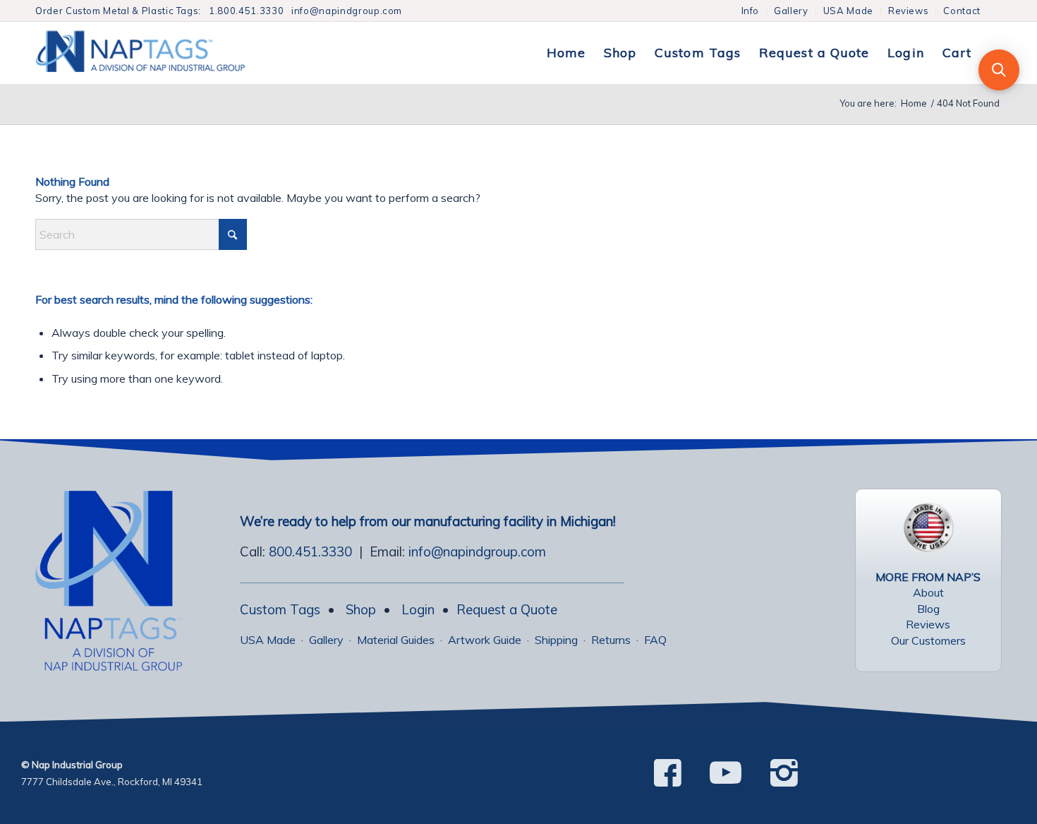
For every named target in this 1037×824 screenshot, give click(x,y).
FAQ (655, 640)
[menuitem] (751, 11)
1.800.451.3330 (246, 10)
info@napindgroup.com (346, 10)
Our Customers (928, 640)
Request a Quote (506, 609)
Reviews (908, 10)
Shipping (556, 640)
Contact (962, 10)
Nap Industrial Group (77, 764)
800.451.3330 (310, 551)
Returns (611, 640)
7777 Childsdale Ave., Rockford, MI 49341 (111, 781)
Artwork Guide (484, 640)
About (928, 592)
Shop (361, 609)
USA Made (848, 10)
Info (750, 10)
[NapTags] (154, 53)
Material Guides (396, 640)
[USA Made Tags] (928, 527)
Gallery (791, 10)
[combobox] (141, 234)
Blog (928, 609)
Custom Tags (280, 609)
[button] (998, 69)
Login (418, 609)
